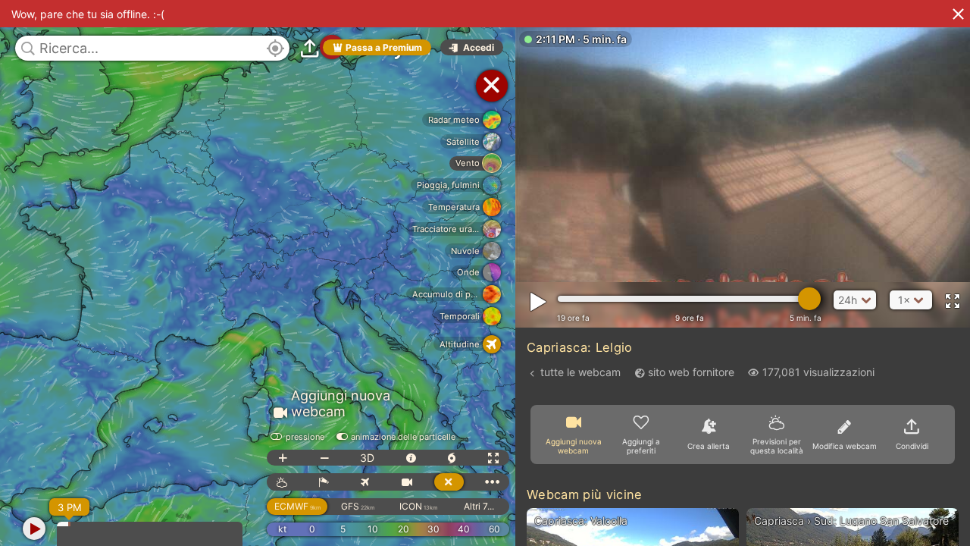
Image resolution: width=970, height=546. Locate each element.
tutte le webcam (580, 372)
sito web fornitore (691, 372)
